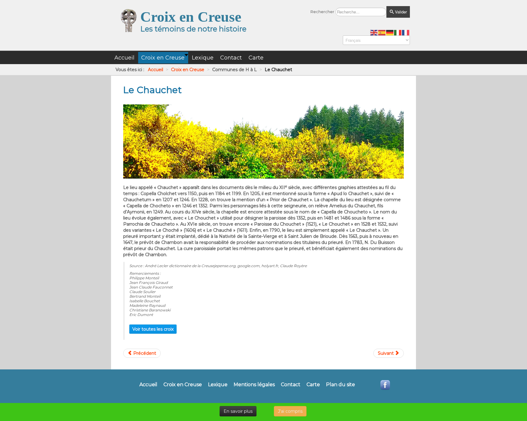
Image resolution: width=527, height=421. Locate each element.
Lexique (218, 384)
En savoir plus (238, 411)
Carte (313, 384)
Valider (400, 12)
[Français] (406, 32)
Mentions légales (254, 384)
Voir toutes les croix (153, 329)
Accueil (148, 384)
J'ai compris (290, 411)
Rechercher (322, 11)
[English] (374, 32)
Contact (290, 384)
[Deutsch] (390, 32)
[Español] (382, 32)
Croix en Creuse (182, 384)
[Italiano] (398, 32)
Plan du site (340, 384)
